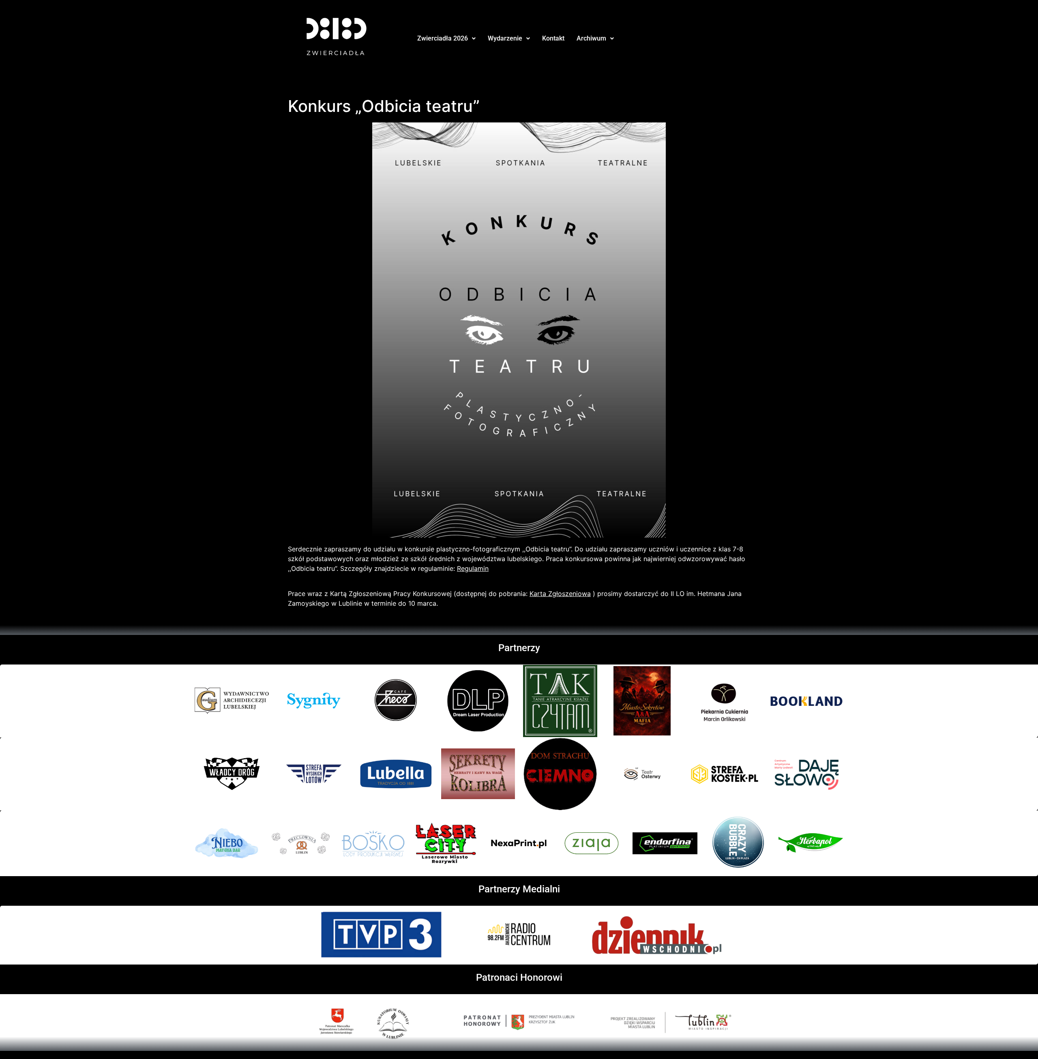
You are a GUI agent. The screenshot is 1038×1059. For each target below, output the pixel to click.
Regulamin (473, 568)
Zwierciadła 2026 (442, 38)
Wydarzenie (505, 38)
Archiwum (591, 38)
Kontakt (553, 38)
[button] (446, 38)
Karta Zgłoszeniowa (560, 594)
